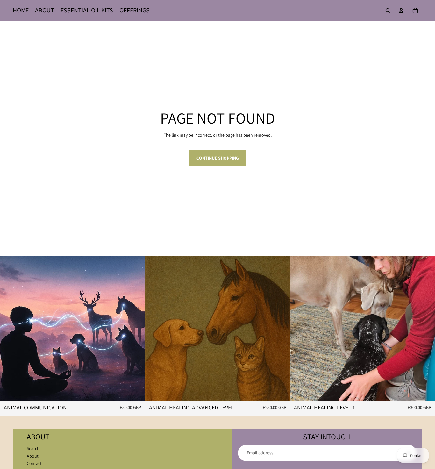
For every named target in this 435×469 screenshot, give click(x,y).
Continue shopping (217, 158)
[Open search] (388, 11)
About (33, 456)
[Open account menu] (401, 11)
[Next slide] (280, 328)
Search (33, 448)
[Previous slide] (154, 328)
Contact (34, 463)
